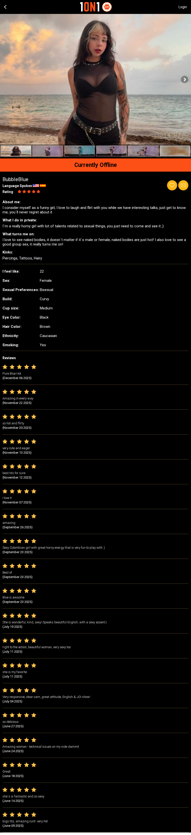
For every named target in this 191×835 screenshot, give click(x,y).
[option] (16, 151)
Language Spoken (17, 186)
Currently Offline (95, 165)
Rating (7, 192)
